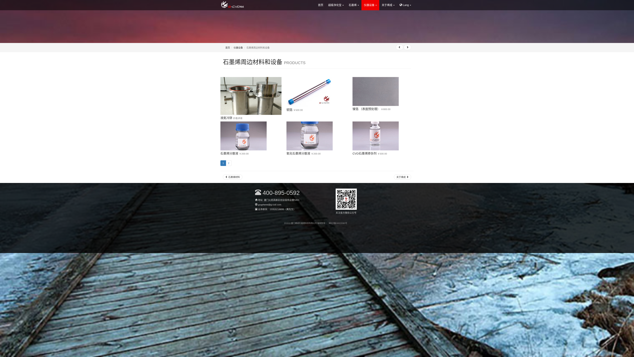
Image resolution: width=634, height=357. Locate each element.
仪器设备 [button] (369, 5)
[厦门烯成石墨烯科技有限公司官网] (232, 4)
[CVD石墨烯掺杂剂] (383, 135)
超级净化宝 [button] (335, 5)
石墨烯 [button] (353, 5)
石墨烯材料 (234, 177)
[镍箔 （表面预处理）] (383, 91)
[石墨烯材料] (399, 47)
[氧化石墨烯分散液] (317, 135)
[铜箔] (317, 92)
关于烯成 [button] (387, 5)
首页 (320, 5)
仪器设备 (238, 47)
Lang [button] (405, 5)
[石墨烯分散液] (251, 135)
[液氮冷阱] (251, 96)
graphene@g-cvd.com (269, 204)
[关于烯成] (407, 47)
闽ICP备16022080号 (338, 223)
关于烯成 (401, 177)
